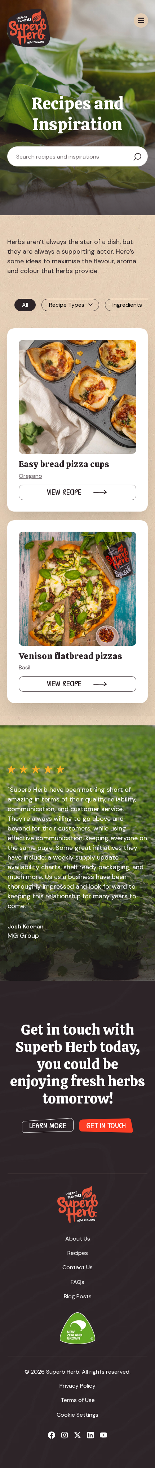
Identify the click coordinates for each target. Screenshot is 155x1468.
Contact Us (77, 1267)
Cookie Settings (77, 1414)
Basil (24, 667)
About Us (77, 1238)
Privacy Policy (77, 1385)
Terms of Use (78, 1400)
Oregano (30, 476)
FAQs (77, 1282)
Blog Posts (78, 1296)
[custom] (51, 1435)
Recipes (77, 1253)
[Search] (137, 157)
